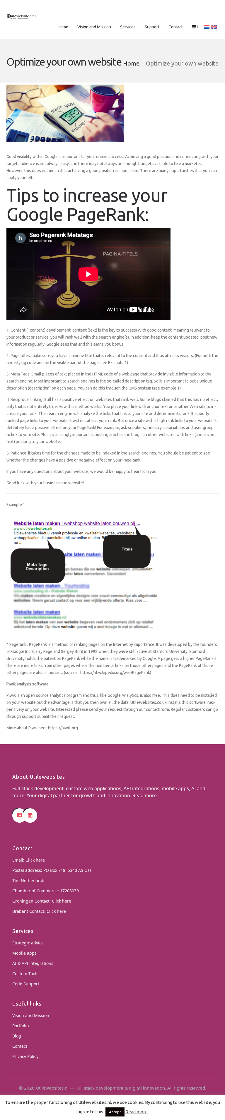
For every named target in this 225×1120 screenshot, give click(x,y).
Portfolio (20, 1025)
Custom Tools (25, 973)
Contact (175, 27)
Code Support (25, 984)
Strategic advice (28, 943)
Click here (35, 860)
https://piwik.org (63, 727)
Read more (144, 795)
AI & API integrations (32, 963)
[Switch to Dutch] (206, 27)
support (29, 716)
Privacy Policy (25, 1056)
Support (152, 27)
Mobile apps (24, 953)
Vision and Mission (94, 27)
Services (128, 27)
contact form (157, 709)
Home (63, 27)
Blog (16, 1036)
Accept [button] (115, 1112)
